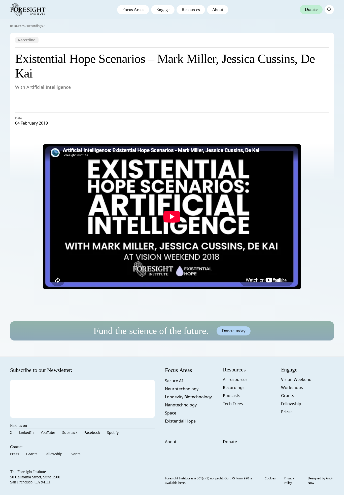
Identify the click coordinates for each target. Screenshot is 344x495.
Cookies (270, 478)
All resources (235, 379)
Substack (69, 432)
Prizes (287, 411)
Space (170, 413)
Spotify (113, 432)
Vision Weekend (296, 379)
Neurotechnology (181, 389)
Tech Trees (233, 403)
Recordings (35, 26)
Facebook (92, 432)
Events (75, 453)
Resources (191, 9)
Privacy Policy (289, 480)
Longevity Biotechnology (188, 397)
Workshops (292, 387)
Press (14, 453)
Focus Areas (133, 9)
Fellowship (53, 453)
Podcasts (231, 395)
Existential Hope (180, 421)
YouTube (48, 432)
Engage (162, 9)
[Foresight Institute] (28, 9)
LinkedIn (26, 432)
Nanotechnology (181, 405)
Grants (32, 453)
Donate (230, 441)
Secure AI (174, 381)
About (217, 9)
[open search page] (329, 9)
